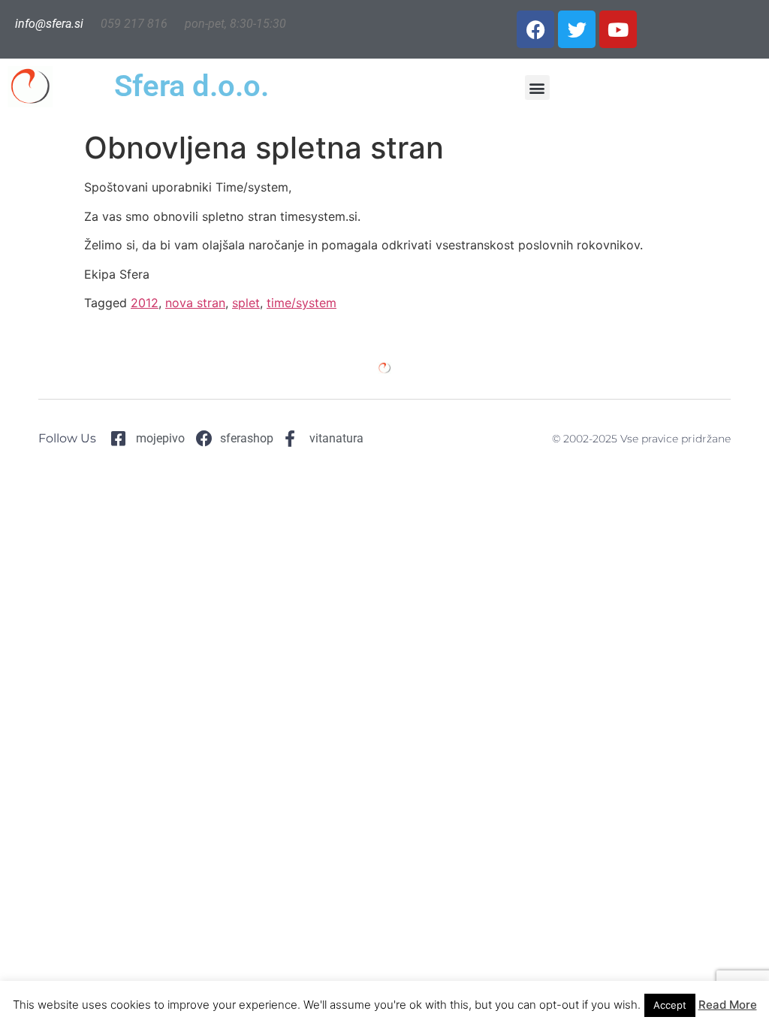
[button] (537, 87)
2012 (144, 302)
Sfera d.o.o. (191, 86)
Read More (727, 1004)
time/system (301, 302)
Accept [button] (669, 1005)
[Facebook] (535, 29)
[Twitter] (577, 29)
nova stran (195, 302)
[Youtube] (618, 29)
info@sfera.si (49, 24)
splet (246, 302)
